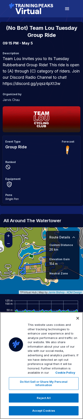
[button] (41, 259)
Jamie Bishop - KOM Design (65, 292)
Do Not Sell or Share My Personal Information (44, 383)
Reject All (43, 398)
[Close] (78, 318)
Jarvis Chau (11, 100)
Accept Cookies (43, 410)
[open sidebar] (67, 8)
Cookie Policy (65, 372)
